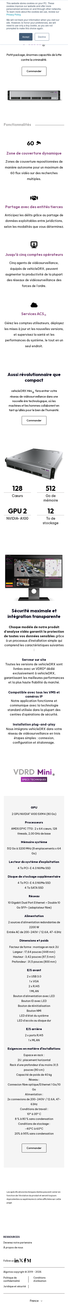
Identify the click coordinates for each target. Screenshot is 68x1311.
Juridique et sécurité (14, 1286)
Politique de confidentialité (11, 1279)
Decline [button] (42, 36)
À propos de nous (13, 1247)
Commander (34, 71)
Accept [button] (25, 36)
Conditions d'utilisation (39, 1279)
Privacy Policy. (13, 14)
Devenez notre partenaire (17, 1242)
